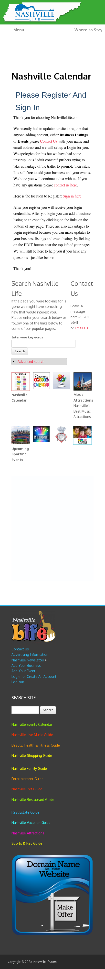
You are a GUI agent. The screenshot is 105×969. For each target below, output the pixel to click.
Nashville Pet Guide (26, 789)
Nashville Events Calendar (31, 724)
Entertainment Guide (27, 779)
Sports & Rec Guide (26, 843)
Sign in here (72, 195)
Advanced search (31, 361)
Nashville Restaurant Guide (32, 799)
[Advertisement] (52, 528)
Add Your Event (23, 671)
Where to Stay (88, 29)
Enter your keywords (27, 337)
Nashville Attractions (27, 833)
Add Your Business (26, 665)
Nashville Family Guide (29, 768)
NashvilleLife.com (44, 962)
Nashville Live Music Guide (32, 735)
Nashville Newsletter (29, 660)
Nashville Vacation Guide (31, 822)
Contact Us (49, 141)
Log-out (17, 682)
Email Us (81, 328)
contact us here (65, 184)
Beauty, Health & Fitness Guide (35, 745)
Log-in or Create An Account (33, 676)
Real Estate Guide (25, 812)
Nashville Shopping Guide (31, 755)
